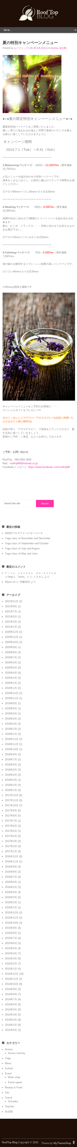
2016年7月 (11, 876)
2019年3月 (11, 723)
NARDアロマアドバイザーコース (24, 533)
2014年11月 (11, 978)
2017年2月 (11, 846)
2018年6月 (11, 764)
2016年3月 (11, 897)
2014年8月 (11, 994)
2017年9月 (11, 810)
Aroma (54, 48)
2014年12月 (11, 973)
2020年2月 (11, 682)
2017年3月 (11, 841)
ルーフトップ (21, 48)
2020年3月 (11, 677)
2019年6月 (11, 708)
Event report (15, 1082)
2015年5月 (11, 948)
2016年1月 (11, 907)
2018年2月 (11, 785)
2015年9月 (11, 927)
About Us (10, 581)
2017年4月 (11, 836)
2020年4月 (11, 672)
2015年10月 (11, 922)
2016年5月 (11, 887)
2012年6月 (11, 1029)
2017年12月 (11, 795)
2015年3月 (11, 958)
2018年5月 (11, 769)
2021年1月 (11, 626)
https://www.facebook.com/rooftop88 (49, 467)
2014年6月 (11, 1004)
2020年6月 (11, 662)
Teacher (9, 1106)
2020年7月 (11, 657)
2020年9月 (11, 647)
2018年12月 (11, 739)
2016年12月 (11, 856)
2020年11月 (11, 637)
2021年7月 (11, 611)
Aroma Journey (16, 1053)
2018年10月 (11, 749)
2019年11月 (11, 698)
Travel (8, 1097)
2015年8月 (11, 932)
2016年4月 (11, 892)
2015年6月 (11, 943)
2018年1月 (11, 790)
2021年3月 (11, 621)
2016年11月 (11, 861)
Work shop (14, 1077)
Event (8, 1073)
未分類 (62, 48)
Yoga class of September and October (27, 543)
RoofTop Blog (9, 1142)
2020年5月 (11, 667)
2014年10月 (11, 984)
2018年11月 (11, 744)
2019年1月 (11, 733)
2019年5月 (11, 713)
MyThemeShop (62, 1143)
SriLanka (13, 1101)
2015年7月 (11, 938)
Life (7, 1092)
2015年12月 (11, 912)
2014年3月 (11, 1019)
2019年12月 (11, 693)
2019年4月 (11, 718)
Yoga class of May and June (21, 553)
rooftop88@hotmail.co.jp (24, 463)
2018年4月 (11, 774)
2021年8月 (11, 606)
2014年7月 (11, 999)
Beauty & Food (13, 1087)
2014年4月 (11, 1014)
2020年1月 (11, 688)
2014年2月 (11, 1024)
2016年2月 (11, 902)
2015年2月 (11, 963)
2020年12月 (11, 631)
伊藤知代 (25, 581)
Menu (8, 1063)
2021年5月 (11, 616)
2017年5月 (11, 830)
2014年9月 (11, 989)
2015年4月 (11, 953)
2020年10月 (11, 642)
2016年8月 (11, 871)
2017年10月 (11, 805)
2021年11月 (11, 601)
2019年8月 (11, 703)
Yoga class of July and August (22, 548)
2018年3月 (11, 779)
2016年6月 (11, 881)
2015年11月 (11, 917)
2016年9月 (11, 866)
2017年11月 (11, 800)
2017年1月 (11, 851)
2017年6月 (11, 825)
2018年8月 (11, 754)
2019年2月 (11, 728)
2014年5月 (11, 1009)
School (9, 1068)
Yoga (8, 1058)
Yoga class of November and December (27, 538)
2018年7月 (11, 759)
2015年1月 (11, 968)
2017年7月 (11, 820)
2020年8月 (11, 652)
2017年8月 (11, 815)
